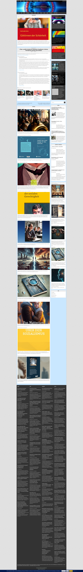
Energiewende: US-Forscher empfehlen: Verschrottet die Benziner (35, 441)
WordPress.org (53, 300)
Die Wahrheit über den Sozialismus (22, 242)
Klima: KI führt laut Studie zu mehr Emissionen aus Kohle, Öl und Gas (35, 414)
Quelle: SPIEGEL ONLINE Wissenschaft (23, 52)
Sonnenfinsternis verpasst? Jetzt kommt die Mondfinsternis (22, 464)
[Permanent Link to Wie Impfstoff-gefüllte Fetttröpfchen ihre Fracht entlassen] (21, 90)
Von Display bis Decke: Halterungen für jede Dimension (21, 397)
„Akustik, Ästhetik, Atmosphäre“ (57, 150)
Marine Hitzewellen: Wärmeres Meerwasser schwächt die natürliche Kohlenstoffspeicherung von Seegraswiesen (22, 502)
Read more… (43, 396)
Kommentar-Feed (53, 298)
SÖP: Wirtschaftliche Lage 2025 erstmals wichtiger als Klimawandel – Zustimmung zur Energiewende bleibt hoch (58, 135)
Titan (26, 85)
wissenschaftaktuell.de (41, 6)
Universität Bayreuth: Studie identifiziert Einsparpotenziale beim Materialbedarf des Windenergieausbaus (57, 112)
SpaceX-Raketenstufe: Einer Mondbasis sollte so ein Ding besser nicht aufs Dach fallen (59, 488)
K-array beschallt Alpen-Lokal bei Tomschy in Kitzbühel (34, 465)
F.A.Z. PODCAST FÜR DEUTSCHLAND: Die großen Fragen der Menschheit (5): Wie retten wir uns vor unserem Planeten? (22, 426)
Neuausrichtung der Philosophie (22, 270)
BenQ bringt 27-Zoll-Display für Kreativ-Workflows (57, 161)
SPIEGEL (24, 85)
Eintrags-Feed (53, 297)
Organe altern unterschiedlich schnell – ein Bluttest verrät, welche (47, 482)
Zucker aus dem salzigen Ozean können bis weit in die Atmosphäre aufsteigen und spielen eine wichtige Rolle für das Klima (35, 428)
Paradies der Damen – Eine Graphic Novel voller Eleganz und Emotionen (58, 187)
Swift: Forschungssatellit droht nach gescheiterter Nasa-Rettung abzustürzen (59, 398)
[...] (42, 41)
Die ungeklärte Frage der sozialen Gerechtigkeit (24, 105)
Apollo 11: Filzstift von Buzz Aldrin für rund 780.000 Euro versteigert (60, 550)
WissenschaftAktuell (33, 45)
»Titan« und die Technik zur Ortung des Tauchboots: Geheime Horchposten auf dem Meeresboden (33, 47)
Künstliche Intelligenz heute (55, 271)
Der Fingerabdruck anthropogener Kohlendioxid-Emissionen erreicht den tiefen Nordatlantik (22, 411)
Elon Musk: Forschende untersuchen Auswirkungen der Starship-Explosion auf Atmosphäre (37, 95)
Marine (21, 85)
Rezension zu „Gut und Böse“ (55, 207)
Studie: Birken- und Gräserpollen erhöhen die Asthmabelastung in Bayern (47, 410)
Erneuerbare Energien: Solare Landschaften (56, 125)
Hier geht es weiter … (21, 67)
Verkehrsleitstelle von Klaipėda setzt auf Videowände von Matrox (57, 174)
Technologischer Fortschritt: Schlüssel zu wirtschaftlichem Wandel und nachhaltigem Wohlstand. (58, 76)
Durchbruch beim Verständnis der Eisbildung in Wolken (35, 387)
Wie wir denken (20, 134)
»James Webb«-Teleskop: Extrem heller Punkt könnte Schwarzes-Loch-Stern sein (59, 449)
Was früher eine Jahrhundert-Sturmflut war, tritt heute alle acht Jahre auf (35, 491)
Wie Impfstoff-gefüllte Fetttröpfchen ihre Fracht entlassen (21, 94)
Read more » (62, 204)
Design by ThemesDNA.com (41, 566)
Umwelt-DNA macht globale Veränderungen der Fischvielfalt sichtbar (35, 478)
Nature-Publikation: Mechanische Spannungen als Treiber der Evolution (45, 95)
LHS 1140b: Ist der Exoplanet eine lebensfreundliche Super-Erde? (59, 538)
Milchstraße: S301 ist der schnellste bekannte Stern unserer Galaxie (59, 411)
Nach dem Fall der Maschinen (22, 161)
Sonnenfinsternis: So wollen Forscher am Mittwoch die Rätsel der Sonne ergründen (59, 462)
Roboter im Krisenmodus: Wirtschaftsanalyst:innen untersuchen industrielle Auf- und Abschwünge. (57, 91)
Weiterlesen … (53, 122)
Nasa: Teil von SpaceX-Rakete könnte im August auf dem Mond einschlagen (60, 526)
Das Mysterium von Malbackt (22, 215)
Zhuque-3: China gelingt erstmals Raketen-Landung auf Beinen (59, 423)
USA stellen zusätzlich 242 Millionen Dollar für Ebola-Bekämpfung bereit (47, 521)
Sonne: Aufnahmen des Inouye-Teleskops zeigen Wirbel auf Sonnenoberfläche (60, 476)
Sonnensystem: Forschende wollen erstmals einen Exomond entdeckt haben (59, 513)
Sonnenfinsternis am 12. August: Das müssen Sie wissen (59, 500)
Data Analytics (19, 188)
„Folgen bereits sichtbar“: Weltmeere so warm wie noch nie (22, 451)
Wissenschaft (29, 85)
